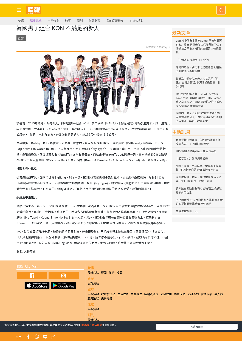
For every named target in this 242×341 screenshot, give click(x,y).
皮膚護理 (93, 298)
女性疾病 (206, 294)
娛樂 (21, 38)
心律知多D (136, 20)
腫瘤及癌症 (151, 294)
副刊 (80, 20)
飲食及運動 (108, 294)
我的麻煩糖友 (114, 20)
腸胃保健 (179, 294)
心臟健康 (166, 294)
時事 (68, 20)
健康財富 (94, 20)
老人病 (218, 294)
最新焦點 (93, 272)
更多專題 (106, 298)
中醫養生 (136, 294)
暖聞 (119, 272)
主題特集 (53, 20)
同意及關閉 (197, 326)
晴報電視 (35, 20)
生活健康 (123, 294)
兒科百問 (193, 294)
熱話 (111, 272)
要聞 (104, 272)
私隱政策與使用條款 (91, 325)
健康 (21, 20)
